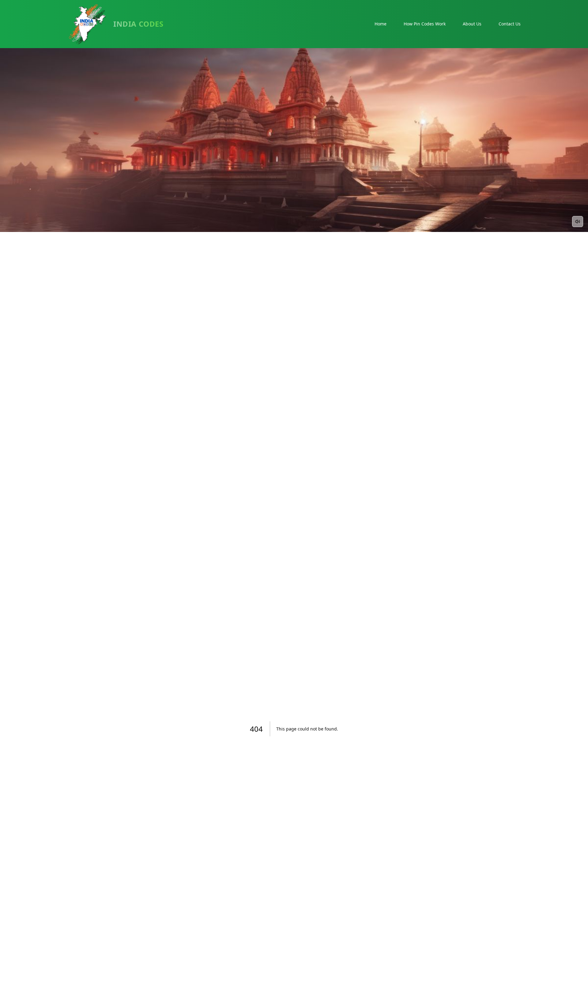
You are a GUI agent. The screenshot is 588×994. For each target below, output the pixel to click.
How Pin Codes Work (425, 24)
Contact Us (510, 24)
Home (380, 24)
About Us (472, 24)
